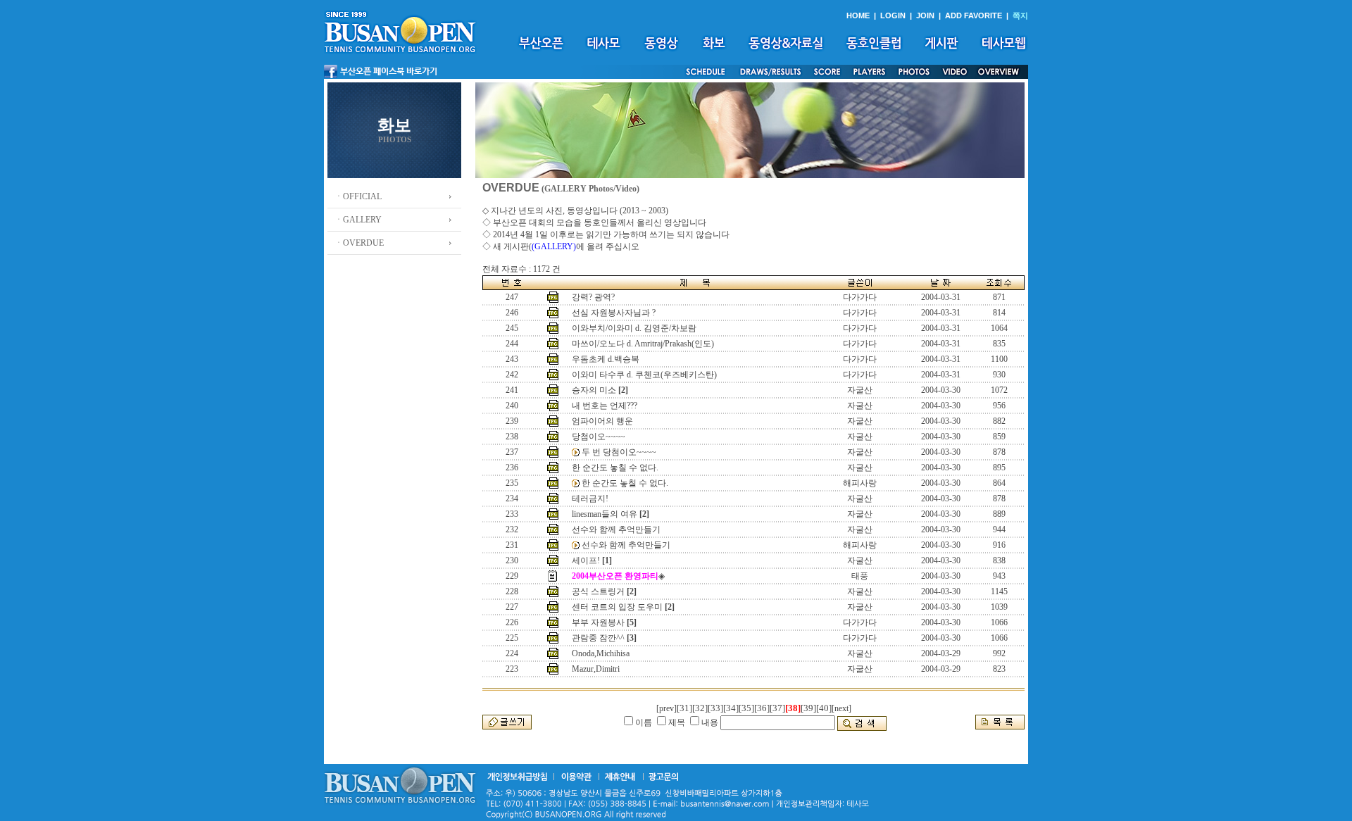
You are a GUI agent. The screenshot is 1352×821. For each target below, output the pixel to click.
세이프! (586, 560)
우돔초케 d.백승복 (605, 359)
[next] (841, 708)
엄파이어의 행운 (602, 421)
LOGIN (893, 15)
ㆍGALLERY (358, 220)
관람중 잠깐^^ (598, 638)
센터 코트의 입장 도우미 (617, 607)
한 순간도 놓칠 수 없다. (615, 467)
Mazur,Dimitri (596, 669)
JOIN (925, 15)
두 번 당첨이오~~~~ (619, 452)
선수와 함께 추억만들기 (616, 529)
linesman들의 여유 (604, 514)
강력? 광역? (593, 297)
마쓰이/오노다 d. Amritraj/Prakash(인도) (643, 344)
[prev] (666, 708)
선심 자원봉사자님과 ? (614, 313)
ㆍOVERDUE (359, 243)
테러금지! (590, 498)
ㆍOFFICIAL (358, 196)
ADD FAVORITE (973, 15)
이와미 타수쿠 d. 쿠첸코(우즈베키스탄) (644, 375)
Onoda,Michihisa (601, 653)
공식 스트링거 (598, 591)
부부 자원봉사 (598, 622)
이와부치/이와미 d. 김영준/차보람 (634, 328)
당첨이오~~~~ (598, 436)
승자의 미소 (594, 390)
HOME (858, 15)
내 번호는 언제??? (604, 405)
